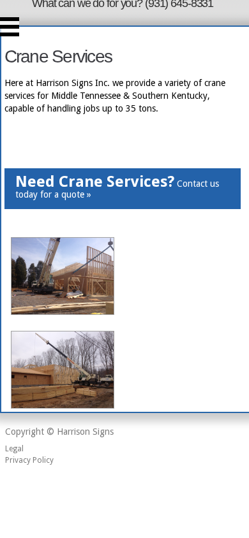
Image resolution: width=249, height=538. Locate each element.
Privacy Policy (29, 460)
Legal (14, 448)
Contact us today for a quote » (117, 186)
